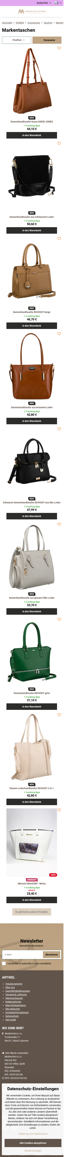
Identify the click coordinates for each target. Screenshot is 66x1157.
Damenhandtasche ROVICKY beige (31, 312)
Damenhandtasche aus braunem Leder (32, 407)
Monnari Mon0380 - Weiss (32, 883)
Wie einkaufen (12, 1009)
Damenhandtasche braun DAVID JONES (32, 121)
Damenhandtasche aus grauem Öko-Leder (31, 597)
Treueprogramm (13, 983)
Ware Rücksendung (15, 1005)
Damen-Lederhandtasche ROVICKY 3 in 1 (32, 788)
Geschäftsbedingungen (17, 991)
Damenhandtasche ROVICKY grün (32, 693)
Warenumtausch (14, 998)
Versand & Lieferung (16, 994)
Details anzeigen (33, 1150)
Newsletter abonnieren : (31, 945)
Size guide (10, 1019)
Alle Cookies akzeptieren (33, 1143)
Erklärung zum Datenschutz (33, 1133)
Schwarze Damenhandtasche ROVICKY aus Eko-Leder (32, 502)
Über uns (10, 987)
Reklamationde (13, 1001)
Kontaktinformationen (17, 1012)
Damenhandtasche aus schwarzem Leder (32, 217)
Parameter (49, 40)
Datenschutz (12, 1016)
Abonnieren (51, 954)
